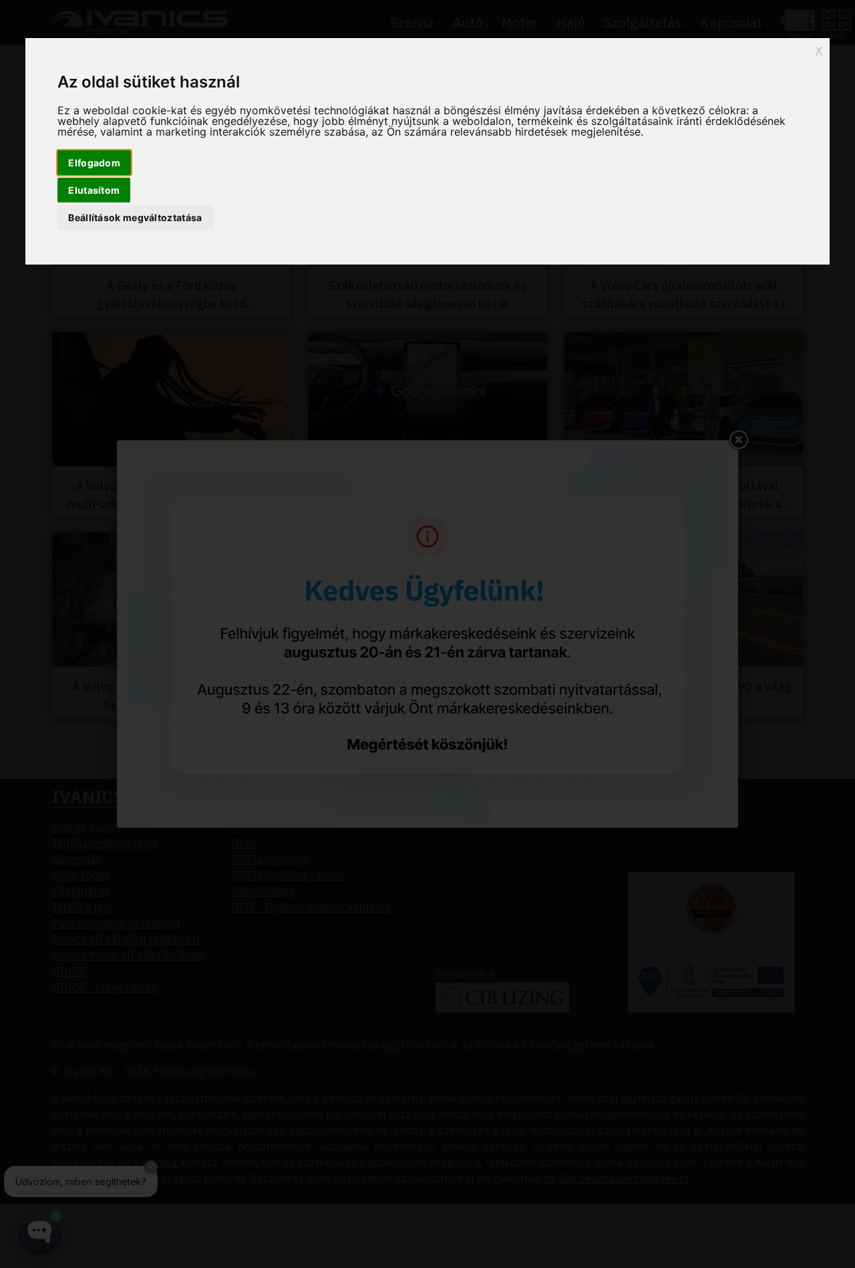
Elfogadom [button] (94, 162)
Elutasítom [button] (94, 190)
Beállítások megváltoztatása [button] (135, 217)
